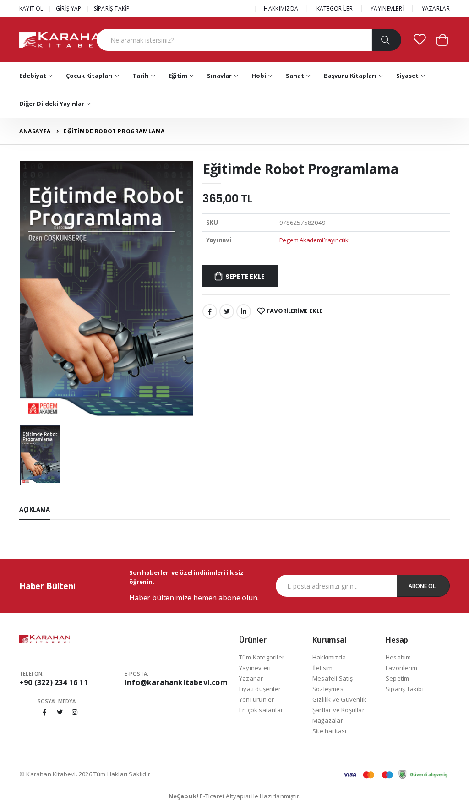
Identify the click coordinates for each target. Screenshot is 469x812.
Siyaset (407, 75)
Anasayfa (35, 131)
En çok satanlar (261, 710)
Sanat (295, 75)
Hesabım (398, 657)
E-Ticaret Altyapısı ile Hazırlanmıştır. (235, 796)
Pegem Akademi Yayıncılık (314, 240)
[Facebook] (209, 311)
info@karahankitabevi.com (176, 682)
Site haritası (329, 731)
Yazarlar (251, 678)
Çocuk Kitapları (89, 75)
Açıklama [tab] (34, 509)
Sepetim (397, 678)
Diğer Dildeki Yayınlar (51, 103)
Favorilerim (401, 668)
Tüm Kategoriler (261, 657)
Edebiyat (32, 75)
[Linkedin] (243, 311)
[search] (386, 40)
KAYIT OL (31, 8)
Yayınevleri (255, 668)
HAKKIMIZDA (281, 8)
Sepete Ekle (245, 276)
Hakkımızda (329, 657)
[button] (442, 39)
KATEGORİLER (334, 8)
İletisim (322, 668)
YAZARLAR (436, 8)
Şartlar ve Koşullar (338, 710)
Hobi (258, 75)
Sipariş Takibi (405, 689)
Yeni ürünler (256, 699)
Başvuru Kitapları (350, 75)
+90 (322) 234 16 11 (53, 682)
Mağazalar (327, 720)
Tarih (140, 75)
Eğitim (178, 75)
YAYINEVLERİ (387, 8)
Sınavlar (219, 75)
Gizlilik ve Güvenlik (339, 699)
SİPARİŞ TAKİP (112, 8)
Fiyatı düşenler (260, 689)
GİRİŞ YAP (69, 8)
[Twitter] (226, 311)
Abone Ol (422, 586)
